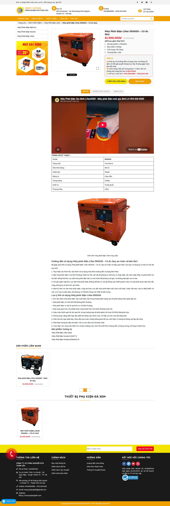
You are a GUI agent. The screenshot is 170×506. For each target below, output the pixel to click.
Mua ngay (139, 81)
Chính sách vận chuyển (60, 470)
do (142, 471)
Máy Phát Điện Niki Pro (26, 27)
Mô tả (85, 91)
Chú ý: (110, 58)
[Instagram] (151, 2)
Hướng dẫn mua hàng (95, 463)
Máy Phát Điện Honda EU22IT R (64, 336)
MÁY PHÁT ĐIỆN (35, 23)
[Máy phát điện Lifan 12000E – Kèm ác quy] (32, 364)
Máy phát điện (77, 265)
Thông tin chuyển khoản (96, 470)
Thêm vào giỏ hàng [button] (31, 382)
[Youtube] (147, 2)
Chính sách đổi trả (58, 467)
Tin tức (74, 18)
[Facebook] (137, 2)
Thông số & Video (101, 91)
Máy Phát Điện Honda (26, 32)
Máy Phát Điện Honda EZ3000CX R (65, 339)
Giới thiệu (51, 18)
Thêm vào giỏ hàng (116, 81)
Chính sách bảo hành (59, 473)
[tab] (85, 91)
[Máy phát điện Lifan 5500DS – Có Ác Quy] (29, 417)
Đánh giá (118, 91)
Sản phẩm (37, 18)
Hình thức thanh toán (95, 467)
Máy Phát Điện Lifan (52, 23)
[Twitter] (142, 2)
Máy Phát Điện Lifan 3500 (62, 333)
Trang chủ (23, 18)
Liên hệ (63, 18)
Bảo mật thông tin (58, 463)
